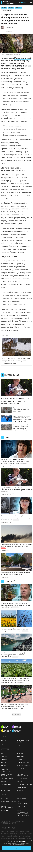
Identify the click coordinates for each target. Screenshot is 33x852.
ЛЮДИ (19, 745)
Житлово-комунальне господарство (6, 769)
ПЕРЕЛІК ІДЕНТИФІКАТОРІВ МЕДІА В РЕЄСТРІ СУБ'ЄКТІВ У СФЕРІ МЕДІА (23, 814)
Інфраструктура (22, 768)
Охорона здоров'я (6, 10)
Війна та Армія (22, 787)
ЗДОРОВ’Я (11, 7)
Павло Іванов (9, 27)
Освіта (19, 759)
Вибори (3, 762)
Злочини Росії (6, 784)
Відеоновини (5, 790)
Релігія (19, 781)
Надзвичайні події (23, 762)
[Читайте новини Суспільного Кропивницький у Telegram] (15, 828)
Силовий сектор (7, 778)
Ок (16, 848)
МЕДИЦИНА (18, 7)
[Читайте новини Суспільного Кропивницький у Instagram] (5, 828)
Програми (4, 811)
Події (2, 753)
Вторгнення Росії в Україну (23, 741)
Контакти (4, 799)
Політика (4, 781)
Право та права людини (6, 775)
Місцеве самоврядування (23, 775)
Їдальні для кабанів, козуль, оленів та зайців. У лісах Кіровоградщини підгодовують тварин (16, 361)
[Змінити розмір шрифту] (30, 32)
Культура (20, 756)
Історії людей (22, 778)
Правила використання (22, 802)
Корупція (20, 753)
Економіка (4, 759)
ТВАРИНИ (4, 7)
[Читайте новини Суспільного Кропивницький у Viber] (12, 828)
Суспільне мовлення (8, 802)
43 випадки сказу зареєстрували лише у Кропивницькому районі (16, 143)
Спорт (3, 787)
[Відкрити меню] (31, 2)
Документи (21, 806)
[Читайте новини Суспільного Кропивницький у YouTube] (9, 828)
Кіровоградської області (16, 59)
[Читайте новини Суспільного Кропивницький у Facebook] (2, 828)
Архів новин (21, 799)
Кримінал (4, 756)
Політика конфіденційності (7, 807)
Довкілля (4, 765)
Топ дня (20, 790)
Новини (3, 740)
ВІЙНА (3, 745)
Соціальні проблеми (24, 784)
